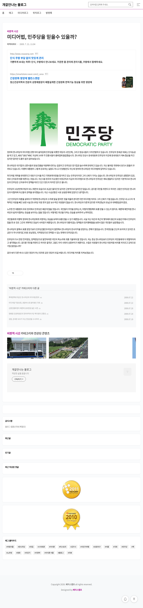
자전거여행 (85, 547)
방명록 (49, 12)
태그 (11, 12)
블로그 (61, 553)
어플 (107, 547)
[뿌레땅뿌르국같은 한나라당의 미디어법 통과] (26, 357)
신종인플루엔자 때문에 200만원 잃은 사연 (23, 308)
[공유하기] (16, 273)
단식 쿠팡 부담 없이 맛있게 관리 (27, 58)
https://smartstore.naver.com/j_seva (27, 74)
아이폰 (52, 547)
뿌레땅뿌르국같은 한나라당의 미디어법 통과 (24, 297)
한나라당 (22, 547)
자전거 (28, 553)
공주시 (74, 547)
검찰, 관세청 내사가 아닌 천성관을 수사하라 (24, 319)
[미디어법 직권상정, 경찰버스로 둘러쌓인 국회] (68, 357)
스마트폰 (42, 547)
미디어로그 (23, 12)
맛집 (31, 547)
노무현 (9, 553)
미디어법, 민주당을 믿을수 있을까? (42, 36)
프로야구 (97, 547)
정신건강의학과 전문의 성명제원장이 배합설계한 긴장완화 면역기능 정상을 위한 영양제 (51, 82)
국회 (115, 547)
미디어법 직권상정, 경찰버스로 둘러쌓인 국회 (24, 302)
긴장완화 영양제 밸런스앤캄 (25, 78)
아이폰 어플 (50, 553)
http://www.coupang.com (22, 54)
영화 (18, 553)
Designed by (71, 589)
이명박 (38, 553)
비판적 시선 (12, 31)
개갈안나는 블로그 (14, 4)
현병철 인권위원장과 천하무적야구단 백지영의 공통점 (27, 313)
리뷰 (70, 553)
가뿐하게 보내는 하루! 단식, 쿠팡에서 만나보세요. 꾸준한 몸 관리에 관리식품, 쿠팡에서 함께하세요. (56, 61)
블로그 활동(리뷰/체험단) (15, 426)
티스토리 (63, 547)
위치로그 (37, 12)
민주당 (125, 547)
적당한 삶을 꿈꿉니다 (20, 373)
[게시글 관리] (20, 273)
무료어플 (10, 547)
